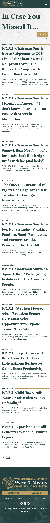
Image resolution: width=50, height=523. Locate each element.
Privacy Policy (32, 498)
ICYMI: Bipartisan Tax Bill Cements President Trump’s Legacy (24, 432)
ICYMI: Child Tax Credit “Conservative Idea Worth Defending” (23, 397)
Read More (44, 84)
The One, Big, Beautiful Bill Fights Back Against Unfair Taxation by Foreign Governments (25, 192)
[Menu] (46, 4)
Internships (8, 498)
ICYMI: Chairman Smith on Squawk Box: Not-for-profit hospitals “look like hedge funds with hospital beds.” (25, 153)
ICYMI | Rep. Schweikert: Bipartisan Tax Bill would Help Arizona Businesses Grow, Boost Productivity (23, 361)
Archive (36, 492)
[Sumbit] (46, 38)
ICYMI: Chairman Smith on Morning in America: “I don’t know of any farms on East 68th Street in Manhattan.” (25, 108)
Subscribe (13, 492)
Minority (20, 498)
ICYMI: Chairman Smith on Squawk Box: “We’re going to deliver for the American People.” (25, 276)
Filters (41, 34)
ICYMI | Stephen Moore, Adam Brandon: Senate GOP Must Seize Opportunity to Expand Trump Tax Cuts (22, 318)
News (44, 498)
